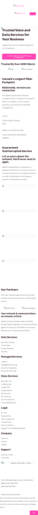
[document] (19, 506)
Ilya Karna (16, 495)
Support (6, 449)
